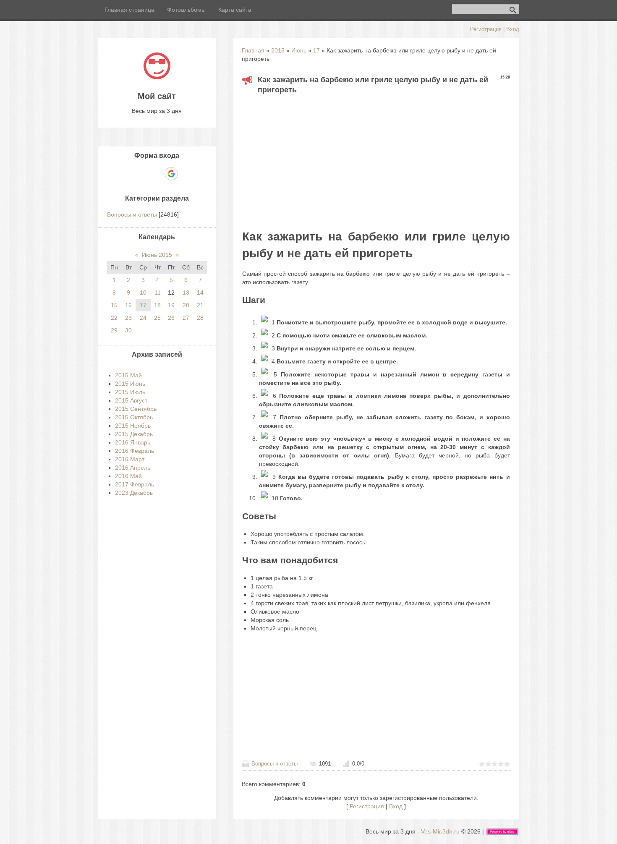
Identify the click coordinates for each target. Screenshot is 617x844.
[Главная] (157, 77)
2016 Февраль (134, 450)
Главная (253, 50)
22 (114, 317)
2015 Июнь (130, 383)
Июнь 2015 (157, 254)
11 (157, 292)
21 (200, 305)
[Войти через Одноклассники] (186, 173)
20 (186, 305)
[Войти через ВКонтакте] (142, 173)
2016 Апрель (132, 467)
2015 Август (131, 400)
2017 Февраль (134, 484)
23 (128, 317)
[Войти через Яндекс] (156, 173)
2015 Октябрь (134, 417)
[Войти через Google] (171, 173)
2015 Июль (130, 392)
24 (143, 317)
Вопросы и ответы (274, 763)
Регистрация (486, 29)
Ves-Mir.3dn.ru (440, 831)
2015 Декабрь (134, 434)
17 (316, 50)
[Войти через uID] (128, 173)
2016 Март (129, 459)
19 (171, 305)
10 (143, 292)
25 (157, 317)
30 (128, 330)
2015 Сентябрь (136, 408)
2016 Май (128, 476)
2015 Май (128, 375)
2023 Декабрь (134, 492)
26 (171, 317)
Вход (512, 29)
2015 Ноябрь (133, 425)
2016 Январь (132, 442)
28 (200, 317)
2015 (278, 50)
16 (128, 305)
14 (200, 292)
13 (186, 292)
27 (186, 317)
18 (157, 305)
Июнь (298, 50)
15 (114, 305)
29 (114, 330)
